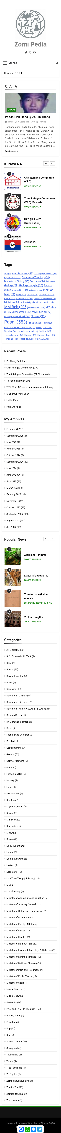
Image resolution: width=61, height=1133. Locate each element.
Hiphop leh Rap (14, 774)
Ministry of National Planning (21, 963)
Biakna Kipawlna (14, 676)
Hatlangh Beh (35, 290)
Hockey (10, 780)
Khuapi (21, 294)
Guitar (9, 767)
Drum (9, 728)
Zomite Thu (29, 603)
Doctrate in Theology (36, 277)
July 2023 (11, 481)
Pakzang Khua (13, 407)
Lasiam (10, 865)
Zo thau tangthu (33, 617)
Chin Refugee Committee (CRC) (22, 367)
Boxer (9, 682)
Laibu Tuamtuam (15, 845)
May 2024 (11, 468)
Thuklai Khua (46, 335)
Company (11, 689)
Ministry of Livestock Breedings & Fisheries (29, 950)
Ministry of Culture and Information (24, 911)
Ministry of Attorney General (21, 904)
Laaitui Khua (24, 298)
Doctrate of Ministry (42, 281)
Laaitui (9, 298)
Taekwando (12, 1054)
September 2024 (14, 461)
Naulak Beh (22, 316)
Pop (8, 1028)
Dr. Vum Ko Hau (14, 715)
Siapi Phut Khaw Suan (17, 393)
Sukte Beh (31, 331)
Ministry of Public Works (19, 976)
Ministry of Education (17, 302)
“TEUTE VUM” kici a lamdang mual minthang (29, 387)
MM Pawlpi (41, 311)
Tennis (9, 1061)
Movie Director (14, 989)
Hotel (9, 787)
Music (9, 316)
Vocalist (44, 339)
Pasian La (11, 1002)
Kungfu (10, 839)
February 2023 (13, 494)
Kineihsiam (12, 826)
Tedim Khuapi (13, 335)
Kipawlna (11, 832)
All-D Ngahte (13, 650)
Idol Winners (12, 793)
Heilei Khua (12, 400)
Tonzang (11, 338)
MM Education (36, 307)
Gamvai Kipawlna (32, 186)
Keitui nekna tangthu (36, 575)
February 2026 (13, 429)
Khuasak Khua (47, 295)
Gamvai (11, 109)
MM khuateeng (20, 312)
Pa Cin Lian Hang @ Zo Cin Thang (27, 117)
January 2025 (13, 448)
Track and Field (14, 1067)
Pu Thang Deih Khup (16, 361)
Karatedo (11, 800)
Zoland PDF (31, 242)
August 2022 (12, 520)
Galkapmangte (31, 285)
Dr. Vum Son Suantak (17, 721)
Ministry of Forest (15, 930)
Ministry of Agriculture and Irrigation (25, 898)
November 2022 (14, 501)
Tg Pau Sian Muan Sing (18, 380)
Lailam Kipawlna (14, 858)
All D (7, 274)
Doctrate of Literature (17, 702)
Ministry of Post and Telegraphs (23, 969)
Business (50, 273)
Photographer (13, 1015)
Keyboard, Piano (14, 806)
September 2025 (14, 435)
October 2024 (13, 455)
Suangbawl (12, 1048)
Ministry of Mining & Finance (21, 956)
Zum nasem (12, 1100)
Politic (48, 323)
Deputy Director (12, 278)
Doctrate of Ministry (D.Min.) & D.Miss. (26, 708)
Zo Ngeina (11, 1074)
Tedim (45, 331)
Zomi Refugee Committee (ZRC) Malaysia (28, 374)
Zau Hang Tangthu (35, 554)
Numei (38, 316)
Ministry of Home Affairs (19, 943)
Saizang (29, 327)
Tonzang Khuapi (28, 339)
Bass (9, 663)
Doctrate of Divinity (16, 281)
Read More (10, 151)
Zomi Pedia (30, 44)
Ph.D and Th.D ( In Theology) (21, 1009)
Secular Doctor (14, 331)
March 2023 (12, 488)
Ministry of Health (43, 302)
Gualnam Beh (18, 290)
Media (9, 885)
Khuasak (32, 295)
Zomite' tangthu (32, 559)
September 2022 (14, 514)
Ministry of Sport (15, 982)
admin (11, 121)
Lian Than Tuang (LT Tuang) (20, 878)
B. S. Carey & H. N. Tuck (18, 656)
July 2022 (11, 527)
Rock (9, 1035)
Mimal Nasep (13, 891)
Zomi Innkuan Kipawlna (18, 1080)
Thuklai (30, 335)
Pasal (15, 322)
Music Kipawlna (14, 995)
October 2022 (13, 507)
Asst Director (22, 273)
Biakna (39, 274)
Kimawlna (11, 819)
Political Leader (14, 327)
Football (10, 741)
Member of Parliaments (45, 299)
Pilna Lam (35, 323)
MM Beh (16, 307)
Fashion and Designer (17, 734)
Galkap (11, 285)
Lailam (9, 852)
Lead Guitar (12, 871)
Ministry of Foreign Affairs (20, 924)
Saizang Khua (44, 327)
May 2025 (11, 442)
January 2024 (13, 474)
